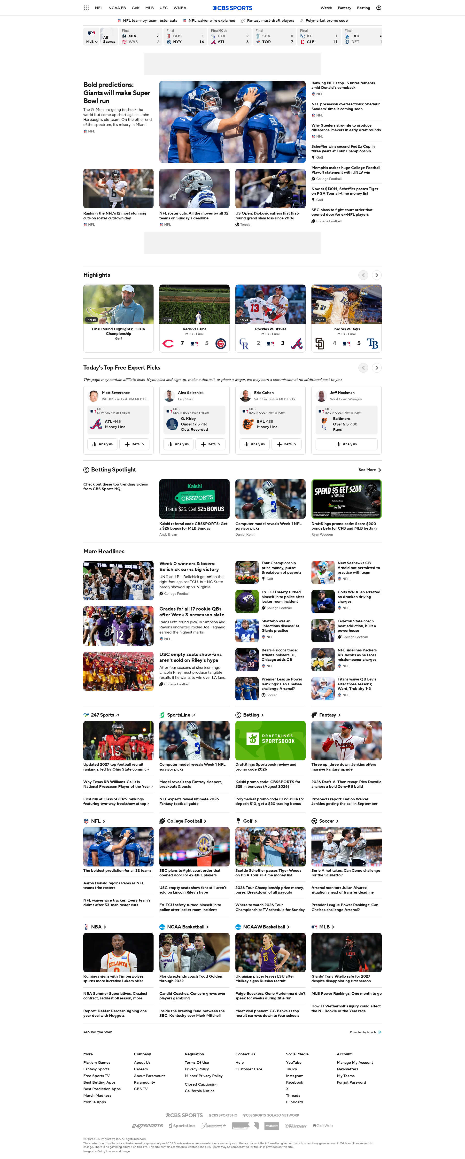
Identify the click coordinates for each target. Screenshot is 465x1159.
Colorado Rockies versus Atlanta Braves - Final (230, 37)
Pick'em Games (96, 1062)
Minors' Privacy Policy (204, 1076)
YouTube (294, 1062)
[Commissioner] (245, 1124)
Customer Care (248, 1069)
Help (239, 1062)
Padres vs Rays (346, 319)
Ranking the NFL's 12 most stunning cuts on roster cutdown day (118, 197)
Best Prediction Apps (102, 1089)
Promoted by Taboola (363, 1032)
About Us (142, 1062)
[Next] (377, 275)
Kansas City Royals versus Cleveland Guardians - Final (319, 37)
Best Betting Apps (99, 1082)
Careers (141, 1069)
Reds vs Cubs (194, 319)
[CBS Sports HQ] (223, 1114)
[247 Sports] (147, 1124)
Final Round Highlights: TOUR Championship (118, 319)
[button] (86, 8)
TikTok (291, 1069)
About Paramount (149, 1076)
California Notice (200, 1091)
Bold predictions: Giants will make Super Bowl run (194, 122)
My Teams (346, 1076)
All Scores (109, 37)
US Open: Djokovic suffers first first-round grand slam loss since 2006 (270, 197)
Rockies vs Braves (270, 319)
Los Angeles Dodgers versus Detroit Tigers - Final (363, 37)
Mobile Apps (94, 1102)
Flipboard (294, 1102)
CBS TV (141, 1089)
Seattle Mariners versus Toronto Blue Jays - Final (274, 37)
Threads (293, 1095)
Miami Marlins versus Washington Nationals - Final (141, 37)
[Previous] (363, 275)
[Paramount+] (213, 1124)
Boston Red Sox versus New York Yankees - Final (185, 37)
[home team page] (96, 420)
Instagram (294, 1076)
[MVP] (271, 1123)
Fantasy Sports (96, 1069)
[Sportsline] (182, 1125)
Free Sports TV (96, 1076)
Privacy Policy (197, 1069)
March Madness (97, 1095)
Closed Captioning (201, 1084)
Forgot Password (351, 1082)
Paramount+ (144, 1082)
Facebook (294, 1082)
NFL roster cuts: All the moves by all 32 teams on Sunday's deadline (194, 197)
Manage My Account (355, 1062)
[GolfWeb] (323, 1125)
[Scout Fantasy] (296, 1125)
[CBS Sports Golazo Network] (271, 1114)
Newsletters (347, 1069)
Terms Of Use (197, 1062)
